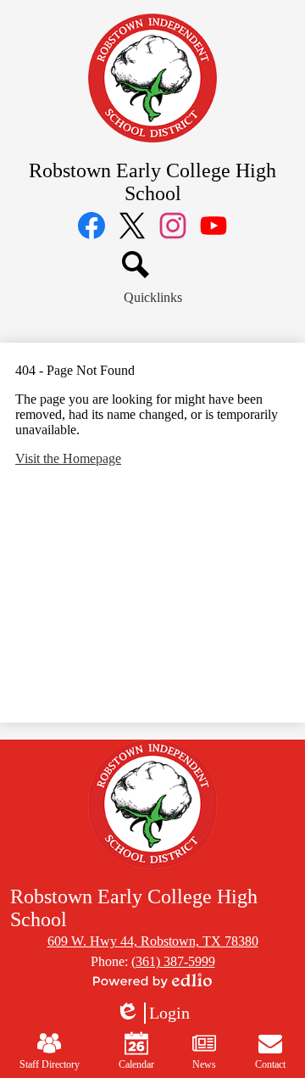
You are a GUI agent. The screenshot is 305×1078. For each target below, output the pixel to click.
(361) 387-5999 (173, 961)
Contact (270, 1064)
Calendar (136, 1064)
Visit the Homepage (68, 458)
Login (152, 1013)
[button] (153, 297)
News (204, 1064)
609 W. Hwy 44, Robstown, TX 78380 (152, 941)
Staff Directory (49, 1064)
